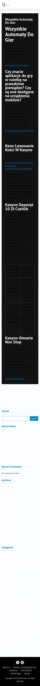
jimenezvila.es (7, 605)
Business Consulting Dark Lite (25, 667)
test (3, 637)
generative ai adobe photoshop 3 (14, 602)
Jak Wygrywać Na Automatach (23, 399)
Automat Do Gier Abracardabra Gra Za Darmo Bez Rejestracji (18, 391)
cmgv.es (5, 596)
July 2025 (5, 522)
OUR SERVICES (26, 670)
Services (27, 673)
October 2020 (7, 540)
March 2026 (6, 502)
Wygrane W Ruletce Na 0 (14, 379)
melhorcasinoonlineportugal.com (14, 608)
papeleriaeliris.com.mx (10, 619)
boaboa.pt (6, 572)
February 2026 (7, 505)
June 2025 (6, 525)
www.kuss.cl (6, 643)
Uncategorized (7, 640)
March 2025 (6, 531)
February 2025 (7, 534)
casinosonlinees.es (9, 593)
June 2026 (6, 493)
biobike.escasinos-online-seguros (14, 563)
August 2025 (6, 520)
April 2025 (6, 528)
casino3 (5, 587)
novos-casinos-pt (8, 617)
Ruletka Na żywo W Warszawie (16, 65)
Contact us (13, 670)
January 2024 (7, 537)
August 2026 (6, 487)
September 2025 (8, 517)
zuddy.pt (5, 646)
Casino (4, 578)
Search (5, 411)
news (4, 614)
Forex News (6, 599)
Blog (3, 569)
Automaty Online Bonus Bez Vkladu (18, 168)
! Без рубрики (7, 554)
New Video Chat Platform (11, 611)
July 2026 (5, 490)
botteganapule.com (9, 575)
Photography (7, 622)
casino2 (5, 584)
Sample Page (15, 673)
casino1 (5, 581)
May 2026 (5, 496)
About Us (6, 667)
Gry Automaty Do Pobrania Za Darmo (19, 130)
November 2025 (8, 514)
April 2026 (6, 499)
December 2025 (8, 511)
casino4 (5, 590)
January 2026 (7, 508)
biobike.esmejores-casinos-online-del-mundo (19, 566)
